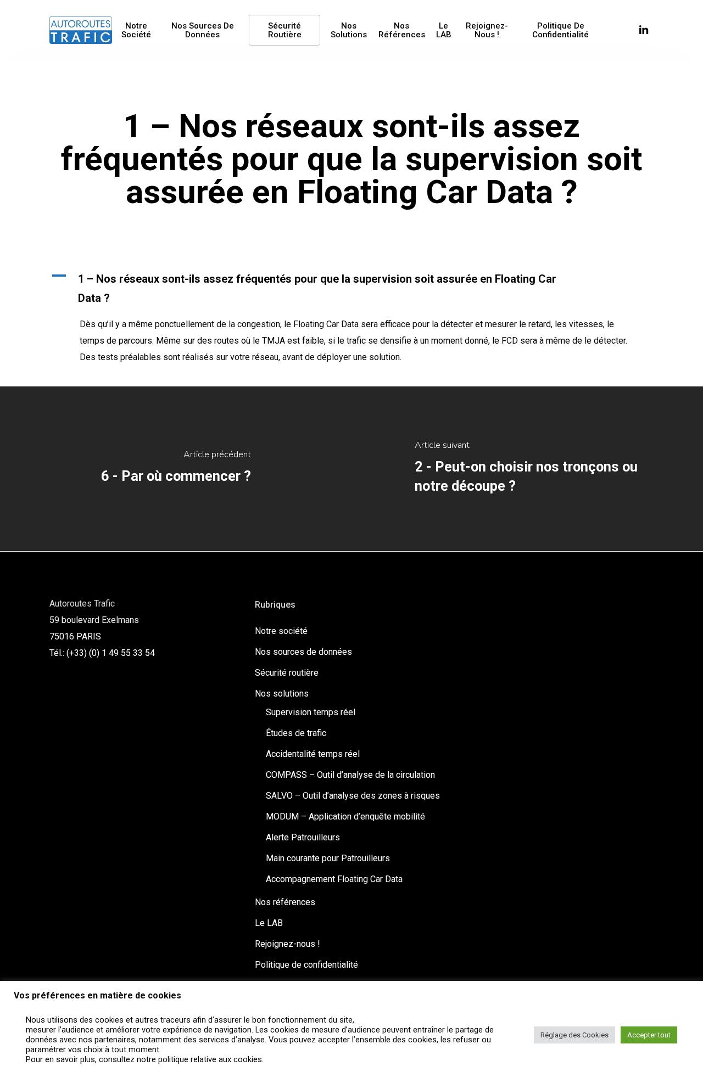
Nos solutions (282, 693)
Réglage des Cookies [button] (574, 1035)
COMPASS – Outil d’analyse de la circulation (350, 775)
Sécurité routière (287, 672)
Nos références (285, 902)
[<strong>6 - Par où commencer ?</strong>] (176, 468)
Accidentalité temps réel (313, 754)
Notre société (281, 631)
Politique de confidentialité (306, 964)
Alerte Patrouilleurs (303, 837)
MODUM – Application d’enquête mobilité (345, 816)
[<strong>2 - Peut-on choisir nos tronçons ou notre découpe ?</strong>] (527, 468)
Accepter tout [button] (649, 1035)
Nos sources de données (303, 652)
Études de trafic (296, 733)
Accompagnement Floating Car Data (334, 879)
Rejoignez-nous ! (287, 944)
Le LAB (269, 923)
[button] (351, 289)
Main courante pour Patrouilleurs (328, 858)
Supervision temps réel (310, 712)
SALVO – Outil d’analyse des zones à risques (353, 795)
